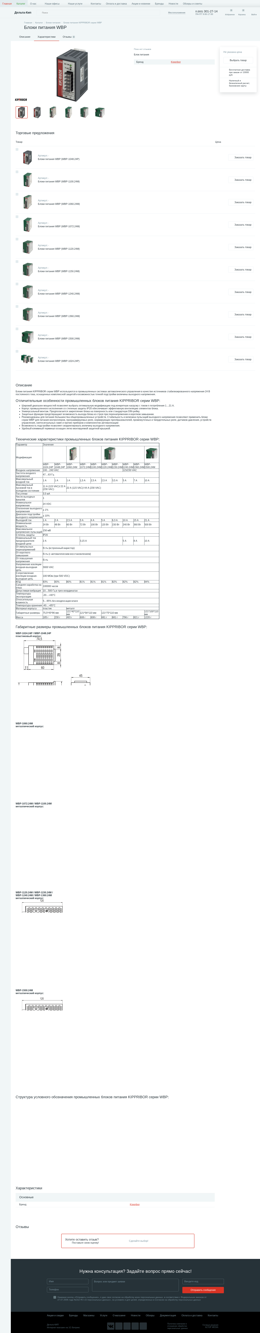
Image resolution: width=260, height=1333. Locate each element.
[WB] (135, 1326)
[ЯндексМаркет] (127, 1326)
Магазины (88, 1315)
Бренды (159, 3)
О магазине (119, 1315)
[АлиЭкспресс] (118, 1326)
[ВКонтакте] (110, 1326)
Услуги (103, 1315)
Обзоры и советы (192, 3)
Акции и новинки (141, 3)
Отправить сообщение (203, 1290)
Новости (173, 3)
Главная (7, 3)
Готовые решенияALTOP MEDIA (210, 1326)
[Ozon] (143, 1326)
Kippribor (176, 62)
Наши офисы (52, 3)
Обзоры (150, 1315)
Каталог (21, 3)
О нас (33, 3)
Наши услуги (75, 3)
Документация (168, 1315)
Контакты (96, 3)
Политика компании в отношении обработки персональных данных (177, 1326)
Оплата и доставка (116, 3)
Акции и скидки (55, 1315)
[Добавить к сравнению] (17, 149)
